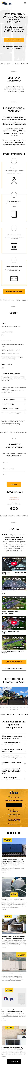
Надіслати (14, 484)
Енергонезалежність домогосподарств (14, 815)
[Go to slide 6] (7, 707)
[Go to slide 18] (24, 707)
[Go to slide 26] (17, 709)
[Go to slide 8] (10, 707)
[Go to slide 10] (13, 707)
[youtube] (17, 508)
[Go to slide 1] (0, 707)
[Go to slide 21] (10, 709)
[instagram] (14, 508)
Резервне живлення (14, 824)
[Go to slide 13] (17, 707)
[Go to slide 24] (14, 709)
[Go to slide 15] (20, 707)
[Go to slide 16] (21, 707)
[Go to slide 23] (13, 709)
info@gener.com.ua (14, 497)
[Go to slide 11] (14, 707)
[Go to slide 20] (27, 707)
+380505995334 (14, 491)
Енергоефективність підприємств (14, 810)
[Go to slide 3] (3, 707)
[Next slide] (27, 696)
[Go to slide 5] (6, 707)
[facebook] (11, 508)
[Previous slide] (1, 696)
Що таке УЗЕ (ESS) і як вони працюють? (13, 974)
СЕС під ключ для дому (14, 797)
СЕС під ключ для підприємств (14, 800)
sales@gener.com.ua (14, 499)
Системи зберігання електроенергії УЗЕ (14, 819)
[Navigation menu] (25, 3)
